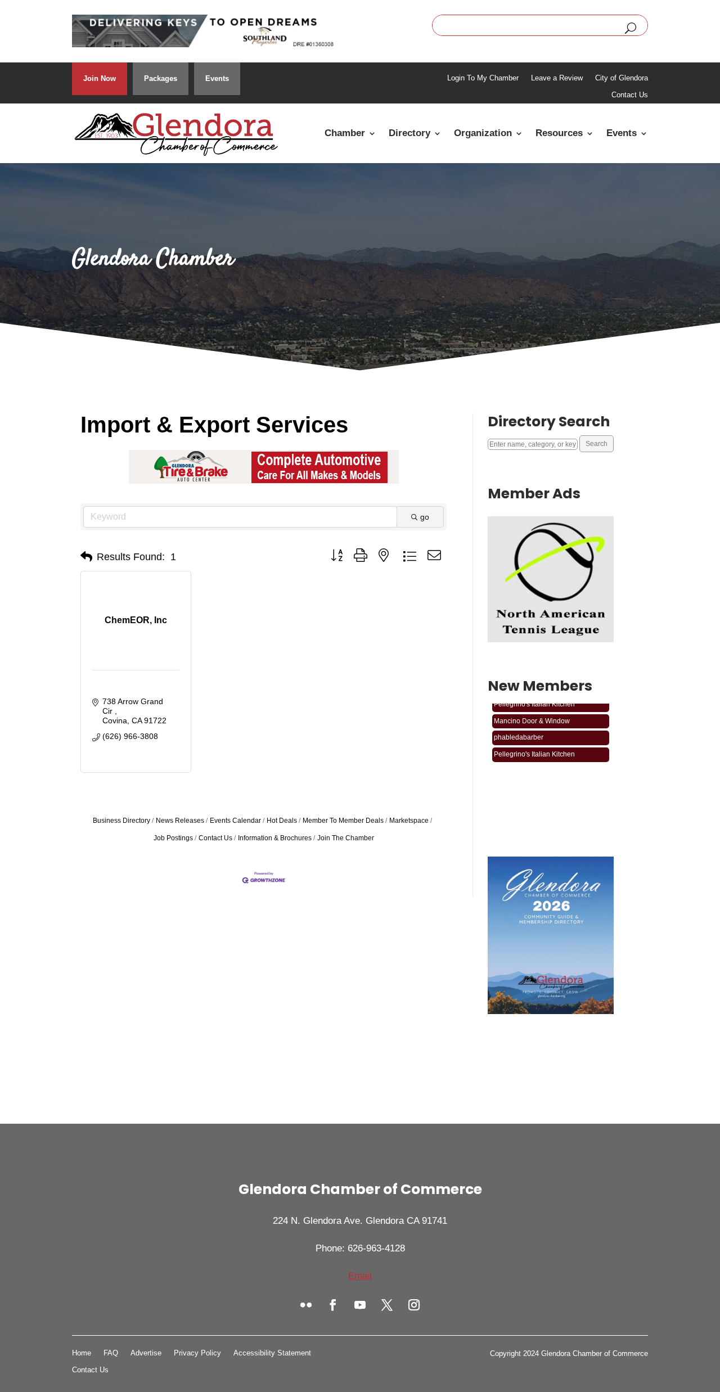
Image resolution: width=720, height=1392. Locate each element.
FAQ (111, 1353)
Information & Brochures (275, 838)
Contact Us (629, 95)
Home (81, 1353)
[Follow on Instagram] (414, 1305)
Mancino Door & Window (532, 714)
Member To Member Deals (343, 821)
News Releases (180, 821)
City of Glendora (621, 78)
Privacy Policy (197, 1353)
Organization (483, 133)
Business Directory (121, 821)
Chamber (345, 133)
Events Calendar (235, 821)
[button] (86, 557)
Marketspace (409, 821)
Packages (160, 78)
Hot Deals (282, 821)
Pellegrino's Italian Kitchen (534, 747)
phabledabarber (518, 730)
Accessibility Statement (272, 1353)
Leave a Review (557, 78)
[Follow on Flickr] (306, 1305)
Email (360, 1276)
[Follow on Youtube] (360, 1305)
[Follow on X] (387, 1305)
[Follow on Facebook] (333, 1305)
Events (217, 78)
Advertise (145, 1353)
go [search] (424, 516)
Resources (559, 133)
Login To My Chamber (483, 78)
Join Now (99, 78)
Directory (409, 133)
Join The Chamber (345, 838)
